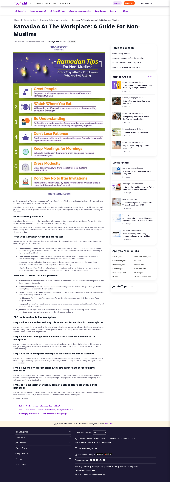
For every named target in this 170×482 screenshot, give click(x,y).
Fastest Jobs (117, 256)
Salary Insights (100, 11)
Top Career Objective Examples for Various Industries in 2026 (136, 203)
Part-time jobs (117, 269)
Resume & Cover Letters (130, 199)
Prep (54, 3)
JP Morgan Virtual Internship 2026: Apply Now (136, 172)
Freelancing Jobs (118, 265)
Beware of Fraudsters (85, 470)
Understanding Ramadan (121, 53)
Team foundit (54, 42)
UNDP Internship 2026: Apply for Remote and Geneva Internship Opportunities (135, 235)
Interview (113, 11)
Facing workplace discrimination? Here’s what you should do (136, 118)
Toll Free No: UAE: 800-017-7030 (122, 438)
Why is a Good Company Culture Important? (135, 146)
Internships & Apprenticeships (80, 11)
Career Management (38, 11)
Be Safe (123, 466)
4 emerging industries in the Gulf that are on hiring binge (43, 414)
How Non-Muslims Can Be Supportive (126, 63)
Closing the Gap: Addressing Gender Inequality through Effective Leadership (137, 86)
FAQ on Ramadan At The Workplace (126, 67)
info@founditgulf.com (88, 448)
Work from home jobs (142, 256)
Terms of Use (111, 466)
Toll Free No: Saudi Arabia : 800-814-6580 (93, 442)
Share (73, 41)
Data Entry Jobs (140, 269)
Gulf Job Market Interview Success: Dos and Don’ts (40, 406)
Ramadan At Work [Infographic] (135, 132)
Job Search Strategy (57, 11)
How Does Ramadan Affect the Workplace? (128, 58)
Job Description (20, 11)
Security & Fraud (82, 466)
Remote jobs (139, 265)
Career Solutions (43, 3)
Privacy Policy (97, 466)
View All (150, 77)
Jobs (31, 3)
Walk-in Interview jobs (142, 277)
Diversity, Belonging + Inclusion (54, 20)
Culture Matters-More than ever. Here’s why (136, 102)
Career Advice (64, 3)
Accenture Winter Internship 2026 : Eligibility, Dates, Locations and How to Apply (137, 219)
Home (16, 20)
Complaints (133, 466)
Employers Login (146, 3)
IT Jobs (115, 277)
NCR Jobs (137, 261)
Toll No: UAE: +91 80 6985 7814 (92, 438)
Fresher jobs (139, 273)
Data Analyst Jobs (119, 273)
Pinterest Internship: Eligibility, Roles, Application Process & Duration (138, 188)
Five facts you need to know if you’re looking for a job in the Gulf (46, 410)
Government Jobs (119, 261)
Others (125, 11)
